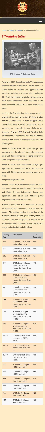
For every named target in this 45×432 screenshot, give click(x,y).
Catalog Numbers (15, 30)
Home (4, 30)
